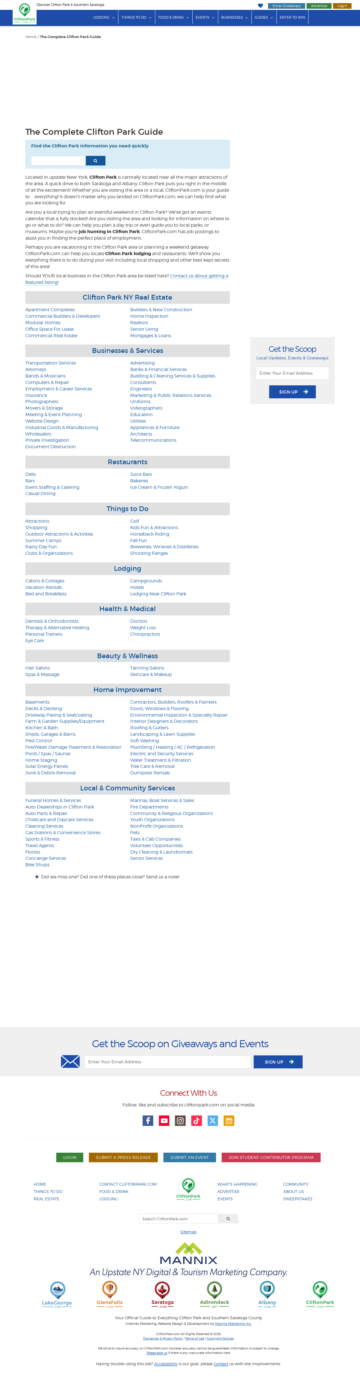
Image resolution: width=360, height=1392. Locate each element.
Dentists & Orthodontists (51, 621)
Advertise (319, 6)
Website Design (42, 421)
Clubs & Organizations (49, 553)
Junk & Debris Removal (50, 772)
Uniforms (140, 401)
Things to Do (134, 17)
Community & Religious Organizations (171, 813)
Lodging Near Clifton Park (158, 593)
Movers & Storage (44, 408)
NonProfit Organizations (156, 826)
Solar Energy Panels (46, 766)
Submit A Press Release (123, 1157)
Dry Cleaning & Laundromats (161, 852)
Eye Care (34, 640)
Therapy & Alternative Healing (57, 627)
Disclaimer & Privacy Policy (163, 1338)
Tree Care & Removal (152, 766)
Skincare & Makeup (151, 674)
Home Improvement (127, 690)
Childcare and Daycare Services (59, 819)
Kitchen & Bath (41, 727)
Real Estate (46, 1198)
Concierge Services (45, 858)
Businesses (232, 17)
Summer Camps (43, 540)
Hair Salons (37, 668)
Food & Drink (171, 17)
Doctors (138, 621)
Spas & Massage (42, 674)
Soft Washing (144, 740)
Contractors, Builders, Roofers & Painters (173, 702)
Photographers (41, 401)
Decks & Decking (43, 708)
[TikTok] (196, 1120)
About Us (293, 1191)
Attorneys (35, 369)
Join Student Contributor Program (271, 1157)
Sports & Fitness (42, 839)
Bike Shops (37, 864)
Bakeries (139, 480)
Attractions (37, 521)
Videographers (146, 408)
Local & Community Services (127, 788)
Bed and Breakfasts (46, 593)
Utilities (138, 421)
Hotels (137, 587)
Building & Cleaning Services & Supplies (172, 376)
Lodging (101, 17)
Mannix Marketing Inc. (233, 1324)
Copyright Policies (220, 1338)
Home (31, 37)
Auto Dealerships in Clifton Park (59, 807)
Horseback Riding (149, 534)
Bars (30, 480)
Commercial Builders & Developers (62, 316)
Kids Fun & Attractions (154, 527)
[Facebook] (148, 1120)
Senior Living (144, 329)
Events (202, 17)
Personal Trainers (43, 634)
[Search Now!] (95, 160)
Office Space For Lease (49, 329)
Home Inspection (149, 316)
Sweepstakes (297, 1198)
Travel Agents (39, 845)
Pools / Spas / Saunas (48, 753)
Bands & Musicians (45, 376)
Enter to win (292, 17)
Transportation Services (50, 363)
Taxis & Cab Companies (155, 839)
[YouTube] (164, 1120)
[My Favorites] (260, 6)
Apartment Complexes (50, 309)
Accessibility (165, 1363)
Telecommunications (153, 440)
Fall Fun (138, 540)
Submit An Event (189, 1157)
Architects (141, 434)
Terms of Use (194, 1338)
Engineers (141, 389)
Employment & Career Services (58, 389)
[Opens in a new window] (57, 1294)
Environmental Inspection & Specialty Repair (179, 715)
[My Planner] (229, 1120)
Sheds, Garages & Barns (50, 734)
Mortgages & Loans (150, 335)
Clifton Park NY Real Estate (127, 297)
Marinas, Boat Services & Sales (162, 800)
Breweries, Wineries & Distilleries (164, 546)
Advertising (142, 363)
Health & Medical (127, 609)
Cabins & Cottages (44, 581)
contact (221, 1363)
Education (141, 414)
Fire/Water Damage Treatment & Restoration (73, 747)
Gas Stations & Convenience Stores (62, 832)
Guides (261, 17)
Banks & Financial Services (158, 369)
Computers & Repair (47, 382)
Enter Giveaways (287, 6)
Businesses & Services (127, 350)
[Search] (228, 1218)
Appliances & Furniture (154, 427)
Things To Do (48, 1191)
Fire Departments (149, 807)
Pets (135, 832)
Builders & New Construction (161, 309)
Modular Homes (42, 322)
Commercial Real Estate (51, 335)
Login (342, 6)
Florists (32, 852)
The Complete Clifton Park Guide (70, 37)
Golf (134, 521)
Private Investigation (47, 440)
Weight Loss (143, 627)
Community (296, 1184)
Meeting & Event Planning (53, 414)
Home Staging (41, 760)
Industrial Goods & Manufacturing (61, 427)
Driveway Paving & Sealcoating (58, 715)
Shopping (36, 527)
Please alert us (157, 1353)
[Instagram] (180, 1120)
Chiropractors (145, 634)
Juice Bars (141, 474)
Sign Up (289, 392)
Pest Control (38, 740)
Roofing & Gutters (149, 727)
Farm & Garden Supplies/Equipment (64, 721)
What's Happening (237, 1184)
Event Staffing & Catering (52, 487)
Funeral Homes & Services (53, 800)
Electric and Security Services (161, 753)
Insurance (36, 395)
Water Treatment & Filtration (160, 760)
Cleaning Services (44, 826)
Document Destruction (50, 446)
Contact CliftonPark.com (128, 1184)
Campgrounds (146, 581)
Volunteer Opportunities (156, 845)
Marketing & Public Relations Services (170, 395)
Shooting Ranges (149, 553)
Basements (37, 702)
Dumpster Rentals (150, 772)
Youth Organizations (152, 819)
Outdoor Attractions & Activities (59, 534)
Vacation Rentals (43, 587)
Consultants (143, 382)
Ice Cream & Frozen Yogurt (159, 487)
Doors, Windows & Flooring (159, 708)
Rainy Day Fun (41, 546)
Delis (30, 474)
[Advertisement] (127, 81)
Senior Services (146, 858)
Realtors (139, 322)
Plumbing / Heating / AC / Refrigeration (172, 747)
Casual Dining (40, 493)
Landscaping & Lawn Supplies (162, 734)
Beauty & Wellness (127, 656)
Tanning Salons (147, 668)
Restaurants (127, 462)
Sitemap (188, 1231)
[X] (213, 1120)
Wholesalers (38, 434)
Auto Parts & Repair (46, 813)
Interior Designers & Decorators (164, 721)
